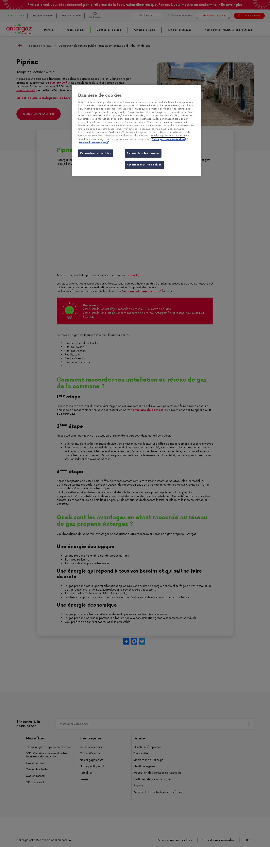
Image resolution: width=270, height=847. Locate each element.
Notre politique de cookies (168, 139)
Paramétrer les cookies (95, 153)
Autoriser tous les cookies (144, 165)
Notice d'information (92, 142)
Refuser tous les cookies (143, 153)
